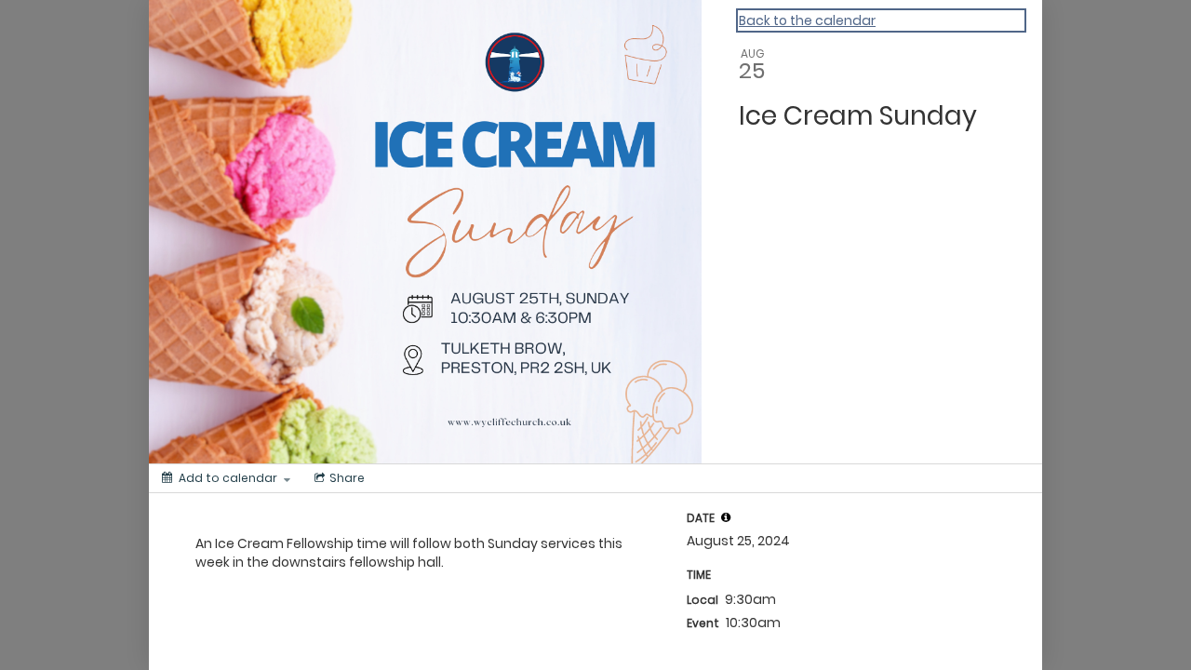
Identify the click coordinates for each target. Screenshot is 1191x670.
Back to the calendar (807, 20)
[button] (725, 517)
